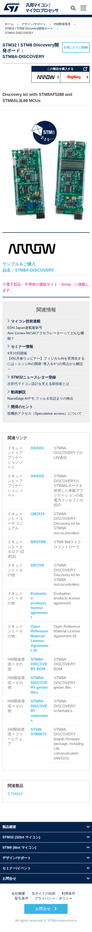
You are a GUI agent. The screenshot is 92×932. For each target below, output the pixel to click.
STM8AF (15, 794)
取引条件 (21, 898)
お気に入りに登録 (75, 47)
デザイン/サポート (34, 24)
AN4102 (37, 476)
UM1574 (37, 514)
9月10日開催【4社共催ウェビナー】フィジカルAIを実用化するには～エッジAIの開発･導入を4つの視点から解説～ (46, 357)
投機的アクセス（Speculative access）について (44, 410)
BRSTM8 (38, 542)
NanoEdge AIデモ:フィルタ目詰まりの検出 (40, 395)
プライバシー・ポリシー (53, 898)
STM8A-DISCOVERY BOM (39, 664)
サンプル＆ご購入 (28, 267)
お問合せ (43, 909)
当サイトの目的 (43, 893)
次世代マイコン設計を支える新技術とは (38, 380)
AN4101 (37, 448)
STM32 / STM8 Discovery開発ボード (29, 28)
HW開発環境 (62, 24)
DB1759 (37, 565)
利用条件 (68, 893)
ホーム (9, 24)
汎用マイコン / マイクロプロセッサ (42, 7)
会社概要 (18, 893)
